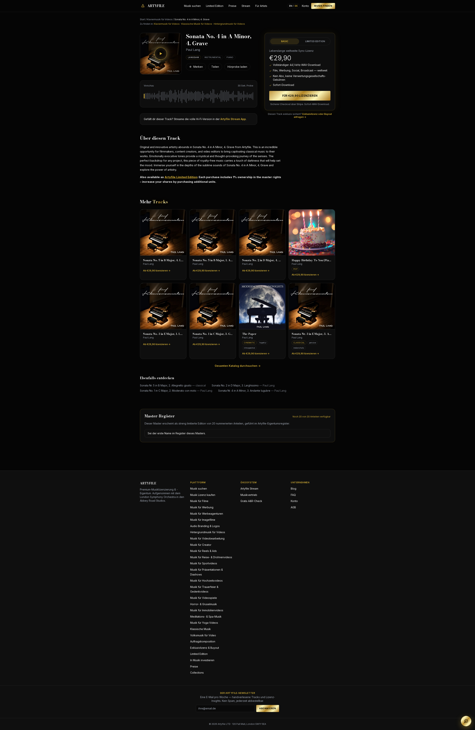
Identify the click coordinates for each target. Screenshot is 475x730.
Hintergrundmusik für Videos (229, 23)
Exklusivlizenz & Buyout (204, 647)
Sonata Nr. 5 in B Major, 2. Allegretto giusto (173, 385)
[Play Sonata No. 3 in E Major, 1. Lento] (163, 306)
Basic (284, 41)
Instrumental (212, 57)
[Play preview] (160, 53)
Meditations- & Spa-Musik (206, 616)
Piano (230, 57)
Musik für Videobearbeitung (207, 538)
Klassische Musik (200, 629)
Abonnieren (267, 708)
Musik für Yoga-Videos (204, 622)
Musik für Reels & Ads (203, 550)
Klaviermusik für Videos (160, 19)
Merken (196, 66)
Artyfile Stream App (233, 119)
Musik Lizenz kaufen (202, 494)
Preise (232, 5)
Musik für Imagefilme (202, 519)
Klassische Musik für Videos (196, 23)
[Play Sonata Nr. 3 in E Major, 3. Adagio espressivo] (312, 306)
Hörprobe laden (237, 66)
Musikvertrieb (248, 494)
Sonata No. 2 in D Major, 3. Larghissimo (243, 385)
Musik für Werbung (201, 507)
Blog (293, 488)
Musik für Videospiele (203, 597)
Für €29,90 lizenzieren (300, 95)
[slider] (198, 96)
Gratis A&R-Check (251, 501)
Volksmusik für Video (203, 635)
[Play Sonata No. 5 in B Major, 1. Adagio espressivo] (213, 232)
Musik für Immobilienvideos (206, 610)
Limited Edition (214, 5)
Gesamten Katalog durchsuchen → (238, 365)
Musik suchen (192, 5)
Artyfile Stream (249, 488)
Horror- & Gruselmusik (203, 604)
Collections (197, 672)
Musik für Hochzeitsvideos (206, 580)
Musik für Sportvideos (203, 563)
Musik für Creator (200, 544)
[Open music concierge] (466, 721)
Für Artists (261, 5)
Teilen (215, 66)
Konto (305, 5)
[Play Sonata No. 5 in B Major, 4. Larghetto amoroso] (163, 232)
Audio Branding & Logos (205, 526)
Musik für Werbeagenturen (206, 513)
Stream (246, 5)
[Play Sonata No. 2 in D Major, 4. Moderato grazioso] (262, 232)
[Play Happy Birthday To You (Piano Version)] (312, 232)
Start (142, 19)
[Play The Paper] (262, 306)
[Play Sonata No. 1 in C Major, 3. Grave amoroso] (213, 306)
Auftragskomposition (202, 641)
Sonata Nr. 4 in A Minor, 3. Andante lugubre (252, 390)
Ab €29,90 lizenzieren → (156, 270)
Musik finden (323, 5)
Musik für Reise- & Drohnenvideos (211, 557)
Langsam (193, 57)
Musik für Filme (199, 501)
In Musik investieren (202, 660)
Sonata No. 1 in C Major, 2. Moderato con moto (176, 390)
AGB (293, 507)
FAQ (293, 494)
